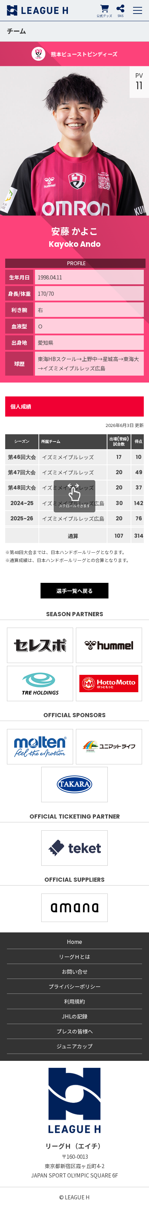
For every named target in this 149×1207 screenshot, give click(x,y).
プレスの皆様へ (74, 1031)
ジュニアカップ (74, 1046)
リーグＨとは (74, 956)
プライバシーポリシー (74, 986)
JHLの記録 (74, 1016)
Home (74, 941)
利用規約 (74, 1001)
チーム (16, 31)
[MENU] (138, 10)
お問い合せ (75, 971)
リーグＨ (37, 10)
